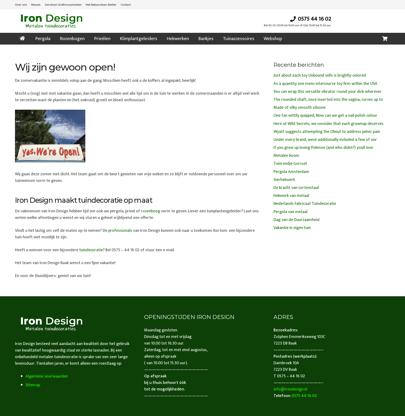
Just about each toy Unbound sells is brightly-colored (320, 75)
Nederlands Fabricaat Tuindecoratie (305, 203)
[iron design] (51, 21)
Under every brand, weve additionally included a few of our (325, 139)
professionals (120, 230)
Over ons (21, 4)
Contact (126, 4)
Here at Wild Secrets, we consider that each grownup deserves (328, 123)
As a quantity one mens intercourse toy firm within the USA (325, 83)
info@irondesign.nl (290, 389)
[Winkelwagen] (385, 39)
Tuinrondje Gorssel (290, 163)
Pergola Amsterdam (291, 171)
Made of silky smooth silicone (300, 107)
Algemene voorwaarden (47, 376)
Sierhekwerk (284, 179)
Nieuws (36, 4)
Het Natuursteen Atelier (101, 4)
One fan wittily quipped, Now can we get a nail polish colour (325, 115)
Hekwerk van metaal (291, 195)
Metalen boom (286, 155)
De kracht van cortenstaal (296, 187)
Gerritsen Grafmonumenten (63, 4)
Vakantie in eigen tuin (292, 227)
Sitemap (33, 385)
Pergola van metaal (291, 211)
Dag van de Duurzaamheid (296, 219)
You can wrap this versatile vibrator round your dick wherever (328, 91)
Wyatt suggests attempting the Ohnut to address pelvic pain (327, 131)
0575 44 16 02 (304, 395)
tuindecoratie (91, 250)
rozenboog (150, 211)
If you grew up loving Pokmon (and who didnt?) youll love (323, 147)
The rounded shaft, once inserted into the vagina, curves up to (328, 99)
